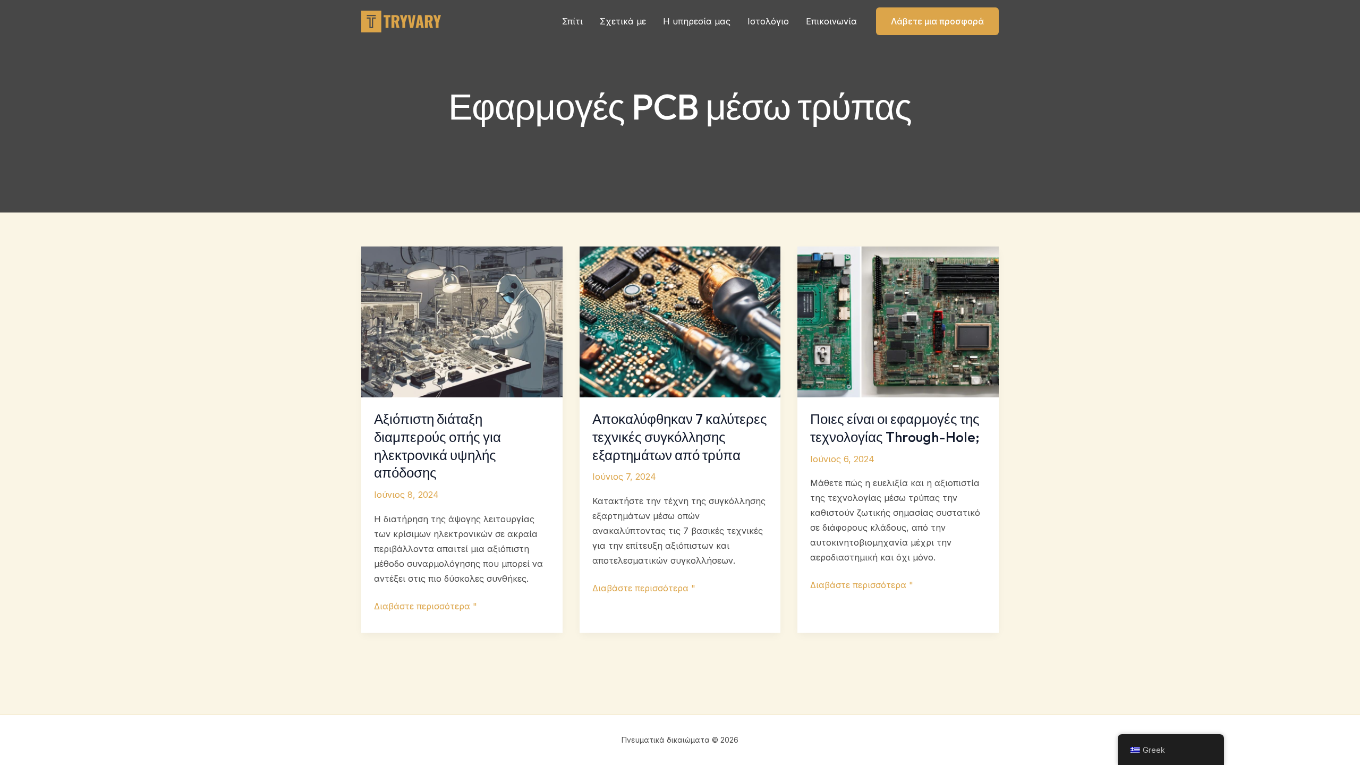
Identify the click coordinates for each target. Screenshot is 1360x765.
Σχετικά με (623, 21)
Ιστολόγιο (768, 21)
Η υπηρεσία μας (696, 21)
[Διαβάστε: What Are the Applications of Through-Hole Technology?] (898, 321)
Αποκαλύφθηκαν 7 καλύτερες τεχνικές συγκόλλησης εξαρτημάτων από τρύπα (679, 437)
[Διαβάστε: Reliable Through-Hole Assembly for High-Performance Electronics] (462, 321)
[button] (937, 21)
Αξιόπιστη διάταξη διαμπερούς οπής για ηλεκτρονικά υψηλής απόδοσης (437, 445)
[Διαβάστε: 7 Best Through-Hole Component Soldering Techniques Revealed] (680, 321)
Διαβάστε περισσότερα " (425, 607)
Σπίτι (572, 21)
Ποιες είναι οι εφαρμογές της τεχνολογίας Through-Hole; (895, 428)
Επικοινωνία (831, 21)
